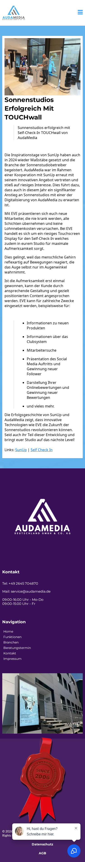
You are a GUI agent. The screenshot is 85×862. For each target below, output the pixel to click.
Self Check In (42, 449)
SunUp (21, 449)
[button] (80, 13)
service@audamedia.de (31, 591)
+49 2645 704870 (23, 583)
